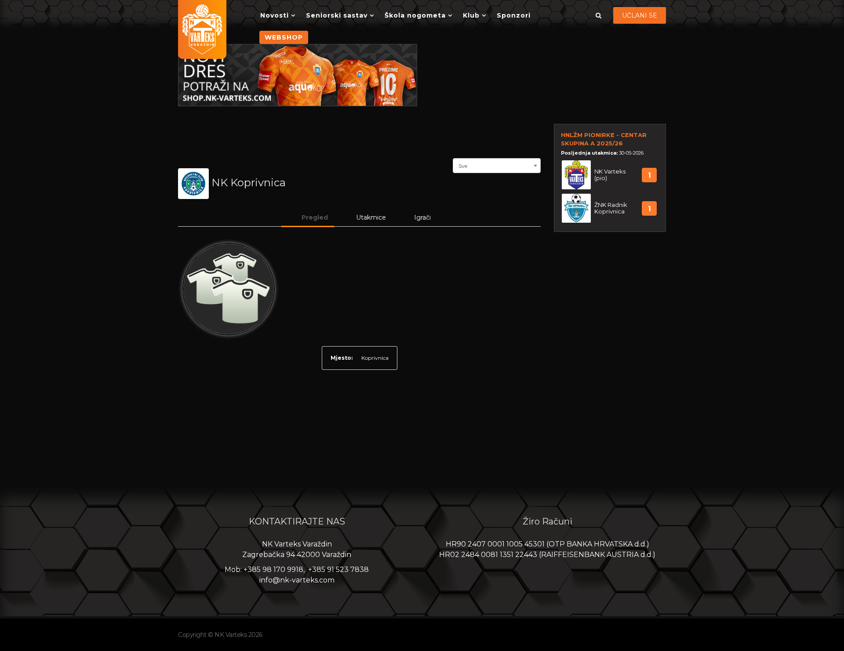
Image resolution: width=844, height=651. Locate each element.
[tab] (308, 217)
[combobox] (496, 165)
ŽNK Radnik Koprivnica (610, 208)
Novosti (274, 15)
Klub (471, 15)
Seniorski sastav (336, 15)
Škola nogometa (415, 15)
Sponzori (514, 15)
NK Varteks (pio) (610, 174)
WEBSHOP (284, 37)
